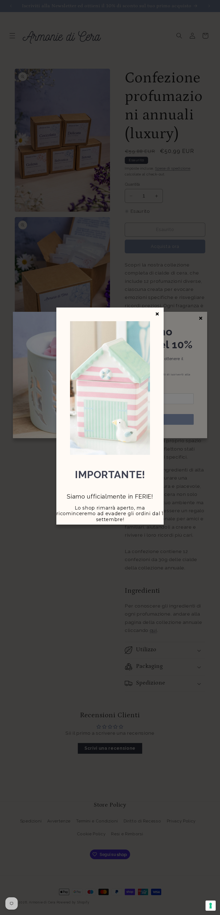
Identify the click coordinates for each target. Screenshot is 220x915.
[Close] (157, 314)
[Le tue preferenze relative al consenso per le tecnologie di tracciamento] (211, 906)
